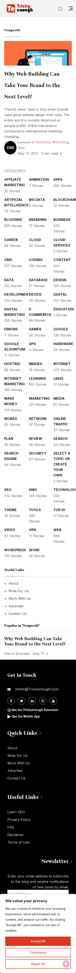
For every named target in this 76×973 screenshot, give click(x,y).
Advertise (15, 606)
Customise (38, 952)
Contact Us (17, 614)
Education (63, 309)
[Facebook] (11, 700)
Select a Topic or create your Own (61, 464)
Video (9, 530)
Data (9, 280)
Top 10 (59, 510)
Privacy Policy (18, 819)
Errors (11, 329)
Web (21, 148)
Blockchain (64, 200)
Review (35, 438)
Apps (57, 179)
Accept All (38, 941)
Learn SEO (16, 812)
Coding (36, 260)
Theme (10, 510)
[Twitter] (21, 700)
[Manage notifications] (66, 963)
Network (38, 419)
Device (35, 294)
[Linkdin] (32, 700)
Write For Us (18, 591)
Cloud (35, 240)
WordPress (15, 550)
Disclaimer (15, 835)
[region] (38, 933)
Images (35, 364)
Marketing (60, 142)
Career (11, 240)
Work (34, 550)
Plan (8, 438)
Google (60, 329)
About (13, 583)
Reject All (38, 964)
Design (59, 280)
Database (38, 280)
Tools (35, 510)
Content (62, 260)
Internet (62, 364)
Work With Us (19, 598)
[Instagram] (42, 700)
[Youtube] (53, 700)
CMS (8, 260)
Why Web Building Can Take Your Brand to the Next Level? (32, 85)
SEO (7, 490)
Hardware (63, 344)
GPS (32, 344)
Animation (39, 179)
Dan (7, 653)
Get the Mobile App (26, 716)
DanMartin (24, 142)
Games (35, 329)
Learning (37, 378)
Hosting (12, 364)
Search (60, 438)
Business (43, 142)
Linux (58, 378)
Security (37, 453)
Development (17, 294)
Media (59, 398)
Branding (38, 220)
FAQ (10, 827)
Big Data (37, 200)
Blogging (13, 220)
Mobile (10, 419)
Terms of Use (18, 842)
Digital (60, 294)
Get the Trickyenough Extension (35, 710)
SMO (33, 490)
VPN (32, 530)
